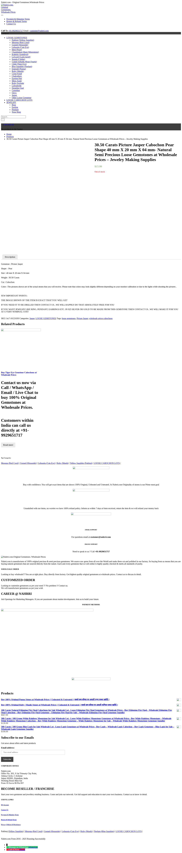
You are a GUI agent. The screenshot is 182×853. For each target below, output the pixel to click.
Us (4, 810)
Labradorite (16, 86)
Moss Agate (17, 81)
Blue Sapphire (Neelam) (22, 66)
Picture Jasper (82, 318)
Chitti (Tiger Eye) (19, 64)
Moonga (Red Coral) (20, 42)
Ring (14, 105)
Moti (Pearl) (17, 50)
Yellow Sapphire (16, 831)
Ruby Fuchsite (18, 83)
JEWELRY (11, 102)
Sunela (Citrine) (18, 59)
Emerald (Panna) (19, 69)
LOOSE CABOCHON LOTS (19, 100)
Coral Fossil (17, 74)
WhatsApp (33, 847)
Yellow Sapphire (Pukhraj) (81, 463)
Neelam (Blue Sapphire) (104, 831)
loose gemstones (69, 318)
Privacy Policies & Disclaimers (11, 824)
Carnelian (16, 90)
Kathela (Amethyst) (20, 54)
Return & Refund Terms (9, 819)
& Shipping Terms (10, 815)
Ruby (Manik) (18, 71)
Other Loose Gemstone (21, 98)
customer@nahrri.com (39, 31)
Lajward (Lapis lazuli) (21, 57)
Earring (15, 107)
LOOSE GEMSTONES (16, 38)
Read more (8, 445)
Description (10, 257)
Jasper (14, 95)
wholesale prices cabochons (100, 318)
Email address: (8, 748)
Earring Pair (17, 78)
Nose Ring (16, 112)
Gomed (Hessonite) (20, 45)
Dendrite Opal (18, 88)
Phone (22, 849)
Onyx (14, 93)
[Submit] (3, 119)
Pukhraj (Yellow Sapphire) (23, 40)
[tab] (10, 257)
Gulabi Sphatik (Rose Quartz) (24, 62)
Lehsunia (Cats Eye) (20, 47)
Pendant (15, 110)
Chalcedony (17, 76)
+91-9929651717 (15, 31)
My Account (5, 805)
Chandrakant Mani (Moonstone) (25, 52)
